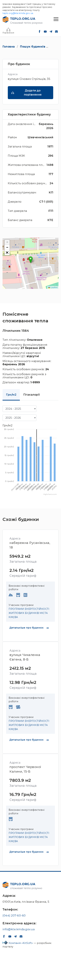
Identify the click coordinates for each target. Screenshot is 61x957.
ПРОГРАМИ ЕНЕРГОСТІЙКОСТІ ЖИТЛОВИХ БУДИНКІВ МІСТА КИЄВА (29, 613)
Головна (9, 46)
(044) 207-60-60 (14, 915)
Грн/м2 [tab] (11, 394)
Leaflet (54, 287)
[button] (30, 259)
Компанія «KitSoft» (21, 943)
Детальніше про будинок (26, 627)
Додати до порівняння (33, 92)
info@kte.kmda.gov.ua (19, 929)
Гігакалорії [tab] (31, 394)
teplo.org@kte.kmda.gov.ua (18, 13)
